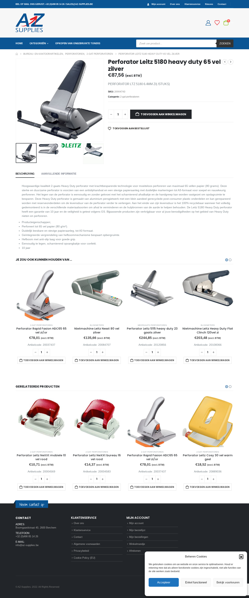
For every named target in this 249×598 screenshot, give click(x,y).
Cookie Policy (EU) (84, 557)
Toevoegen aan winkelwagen (163, 114)
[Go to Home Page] (17, 54)
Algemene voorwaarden (87, 544)
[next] (230, 62)
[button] (241, 556)
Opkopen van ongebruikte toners (77, 43)
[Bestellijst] (217, 22)
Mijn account (158, 4)
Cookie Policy (187, 591)
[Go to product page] (41, 294)
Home (19, 43)
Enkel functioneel (196, 582)
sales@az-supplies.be (79, 4)
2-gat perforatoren (129, 96)
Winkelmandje (137, 544)
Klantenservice (193, 4)
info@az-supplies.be (27, 545)
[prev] (225, 62)
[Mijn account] (208, 23)
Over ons (175, 4)
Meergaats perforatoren (152, 325)
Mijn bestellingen (138, 537)
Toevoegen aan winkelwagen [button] (43, 360)
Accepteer (163, 582)
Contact (222, 4)
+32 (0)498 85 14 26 (54, 4)
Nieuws (209, 4)
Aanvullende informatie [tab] (58, 173)
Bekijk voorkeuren (228, 582)
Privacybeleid (203, 591)
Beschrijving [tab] (25, 173)
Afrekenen (135, 550)
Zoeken (225, 43)
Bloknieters (97, 325)
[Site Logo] (30, 22)
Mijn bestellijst (137, 530)
